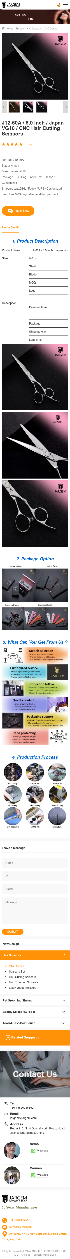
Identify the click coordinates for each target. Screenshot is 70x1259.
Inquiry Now (21, 210)
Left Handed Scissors (22, 987)
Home (9, 28)
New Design (11, 944)
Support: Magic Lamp (45, 1254)
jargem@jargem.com (23, 1118)
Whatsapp (42, 1150)
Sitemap (25, 1254)
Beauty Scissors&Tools (19, 1012)
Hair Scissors (34, 28)
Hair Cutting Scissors (22, 977)
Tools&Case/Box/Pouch (19, 1023)
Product (20, 28)
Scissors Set (17, 971)
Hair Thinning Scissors (23, 982)
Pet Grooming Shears (17, 1000)
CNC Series (50, 28)
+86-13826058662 (22, 1107)
